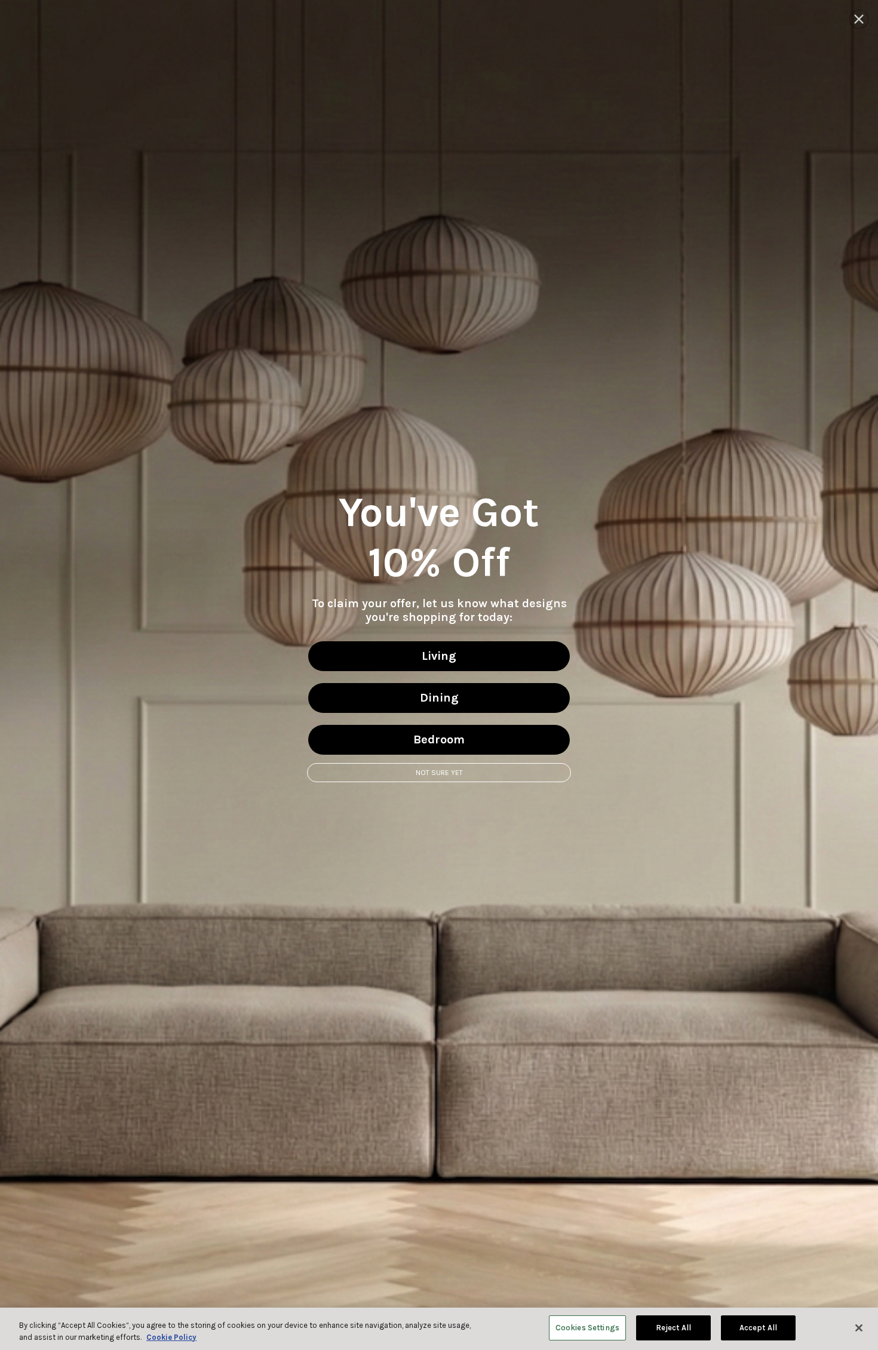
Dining (439, 698)
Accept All (758, 1327)
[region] (439, 1329)
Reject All (673, 1327)
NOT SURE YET (439, 772)
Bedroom (439, 739)
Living (439, 656)
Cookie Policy (171, 1337)
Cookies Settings (587, 1327)
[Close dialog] (858, 19)
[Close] (859, 1328)
